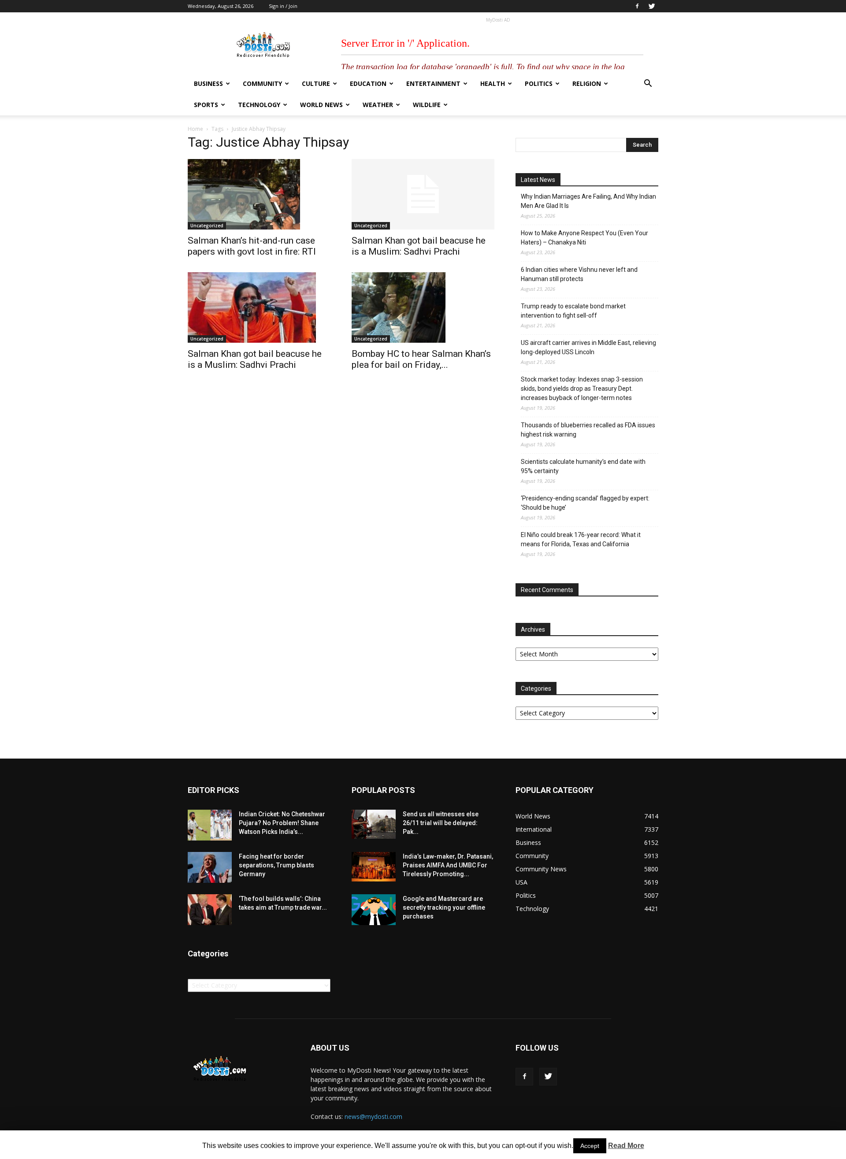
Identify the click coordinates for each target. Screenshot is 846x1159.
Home (195, 129)
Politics (539, 83)
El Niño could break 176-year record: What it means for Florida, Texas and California (581, 539)
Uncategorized (206, 225)
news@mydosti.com (373, 1116)
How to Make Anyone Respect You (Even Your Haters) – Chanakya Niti (584, 238)
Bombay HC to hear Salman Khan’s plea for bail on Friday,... (421, 359)
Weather (378, 104)
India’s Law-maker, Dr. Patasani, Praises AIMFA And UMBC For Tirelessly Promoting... (448, 865)
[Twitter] (651, 6)
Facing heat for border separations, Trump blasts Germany (276, 865)
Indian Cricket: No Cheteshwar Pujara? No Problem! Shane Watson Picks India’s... (282, 823)
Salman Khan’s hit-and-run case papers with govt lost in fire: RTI (252, 246)
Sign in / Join (283, 6)
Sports (206, 104)
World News (321, 104)
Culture (316, 83)
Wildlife (427, 104)
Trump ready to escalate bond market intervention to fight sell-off (573, 311)
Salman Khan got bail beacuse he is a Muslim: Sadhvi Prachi (419, 246)
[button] (647, 84)
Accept (589, 1145)
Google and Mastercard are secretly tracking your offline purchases (444, 907)
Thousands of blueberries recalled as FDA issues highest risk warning (588, 430)
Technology (259, 104)
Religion (586, 83)
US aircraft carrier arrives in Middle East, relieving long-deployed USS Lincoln (588, 347)
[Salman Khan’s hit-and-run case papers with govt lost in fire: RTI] (259, 194)
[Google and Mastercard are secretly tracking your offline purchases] (374, 909)
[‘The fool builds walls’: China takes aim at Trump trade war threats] (210, 909)
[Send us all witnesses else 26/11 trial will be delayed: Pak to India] (374, 824)
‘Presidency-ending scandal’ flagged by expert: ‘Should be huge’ (585, 503)
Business (208, 83)
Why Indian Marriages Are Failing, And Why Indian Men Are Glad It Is (588, 201)
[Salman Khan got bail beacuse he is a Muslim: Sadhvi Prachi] (423, 194)
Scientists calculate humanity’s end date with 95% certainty (583, 466)
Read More (626, 1145)
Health (492, 83)
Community (262, 83)
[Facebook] (637, 6)
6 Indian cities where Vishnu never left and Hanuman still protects (579, 274)
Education (368, 83)
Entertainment (433, 83)
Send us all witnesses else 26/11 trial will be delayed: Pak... (441, 823)
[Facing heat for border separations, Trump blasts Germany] (210, 867)
